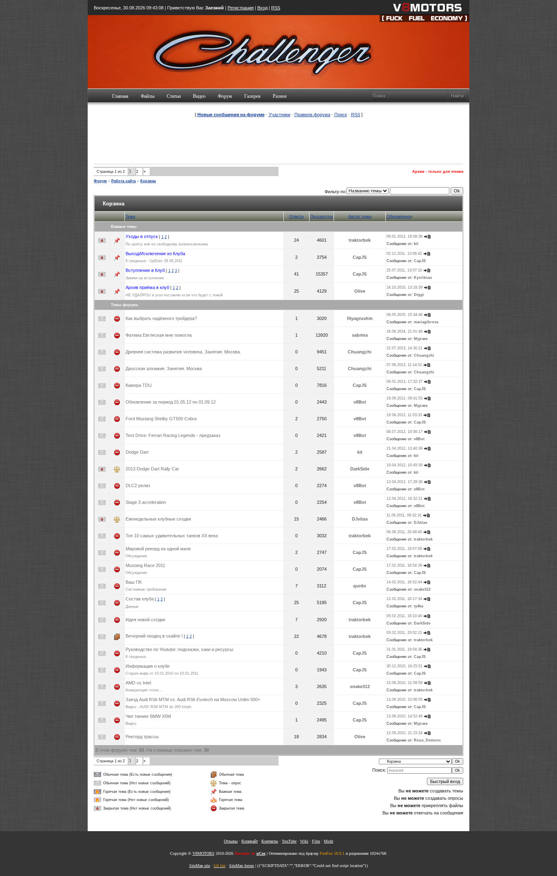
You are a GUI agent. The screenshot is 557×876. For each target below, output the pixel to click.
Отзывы (231, 841)
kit (416, 244)
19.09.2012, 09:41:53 (404, 398)
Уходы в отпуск (142, 236)
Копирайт (249, 841)
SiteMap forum (241, 865)
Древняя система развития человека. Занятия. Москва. (183, 351)
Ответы (296, 216)
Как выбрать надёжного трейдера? (161, 318)
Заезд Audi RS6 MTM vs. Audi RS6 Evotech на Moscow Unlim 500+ (193, 699)
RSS (275, 7)
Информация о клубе (148, 666)
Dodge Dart (137, 452)
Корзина (148, 181)
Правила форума (312, 114)
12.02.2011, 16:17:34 (404, 599)
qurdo (359, 585)
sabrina (360, 335)
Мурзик (421, 339)
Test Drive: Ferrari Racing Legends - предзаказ (173, 435)
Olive (359, 291)
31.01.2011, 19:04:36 (404, 649)
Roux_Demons (427, 740)
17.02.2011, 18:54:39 (404, 565)
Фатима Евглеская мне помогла (159, 335)
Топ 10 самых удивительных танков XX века (172, 535)
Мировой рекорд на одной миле (158, 548)
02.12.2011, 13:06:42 (404, 254)
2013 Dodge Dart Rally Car (152, 468)
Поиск (340, 114)
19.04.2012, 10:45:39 (404, 465)
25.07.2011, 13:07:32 (404, 270)
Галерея (252, 96)
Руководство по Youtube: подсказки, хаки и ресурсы (179, 649)
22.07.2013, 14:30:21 (404, 348)
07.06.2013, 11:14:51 (404, 365)
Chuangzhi (359, 351)
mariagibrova (426, 322)
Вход (262, 7)
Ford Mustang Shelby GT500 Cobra (161, 418)
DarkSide (359, 468)
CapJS (360, 257)
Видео (199, 96)
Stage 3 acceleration (146, 502)
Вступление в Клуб (145, 270)
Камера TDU (139, 385)
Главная (120, 96)
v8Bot (360, 401)
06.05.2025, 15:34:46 (404, 315)
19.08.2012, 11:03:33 (404, 415)
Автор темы (359, 216)
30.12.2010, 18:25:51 (404, 666)
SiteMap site (199, 865)
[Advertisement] (278, 140)
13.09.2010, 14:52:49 (404, 716)
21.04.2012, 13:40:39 (404, 448)
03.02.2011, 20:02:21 (404, 633)
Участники (279, 114)
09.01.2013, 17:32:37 (404, 382)
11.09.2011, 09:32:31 (404, 515)
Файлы (148, 96)
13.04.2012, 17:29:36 (404, 482)
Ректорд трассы (142, 736)
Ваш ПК (133, 582)
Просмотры (321, 216)
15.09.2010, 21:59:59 (404, 683)
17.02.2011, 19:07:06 (404, 549)
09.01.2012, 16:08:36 (404, 236)
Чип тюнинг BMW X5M (148, 716)
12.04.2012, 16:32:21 (404, 498)
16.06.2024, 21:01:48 (404, 331)
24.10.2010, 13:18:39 (404, 287)
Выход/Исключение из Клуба (155, 253)
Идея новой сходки (145, 619)
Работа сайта (123, 181)
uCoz (260, 853)
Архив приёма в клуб (147, 287)
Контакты (269, 841)
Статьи (174, 96)
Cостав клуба (140, 598)
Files (316, 841)
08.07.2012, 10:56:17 (404, 432)
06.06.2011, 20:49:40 (404, 532)
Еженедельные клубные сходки (158, 518)
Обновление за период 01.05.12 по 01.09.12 (171, 401)
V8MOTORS (203, 853)
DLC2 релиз (138, 485)
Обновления (399, 216)
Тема (130, 216)
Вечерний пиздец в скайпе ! (154, 635)
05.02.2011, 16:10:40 (404, 616)
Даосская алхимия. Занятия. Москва (164, 368)
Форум (225, 96)
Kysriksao (423, 278)
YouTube (289, 841)
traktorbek (360, 240)
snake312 (422, 589)
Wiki (304, 841)
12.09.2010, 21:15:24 (404, 733)
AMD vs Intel (138, 682)
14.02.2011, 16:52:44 (404, 582)
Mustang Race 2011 (145, 565)
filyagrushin (360, 318)
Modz (328, 841)
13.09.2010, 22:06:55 (404, 699)
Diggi (419, 295)
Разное (280, 96)
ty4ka (418, 606)
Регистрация (241, 7)
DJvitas (360, 518)
